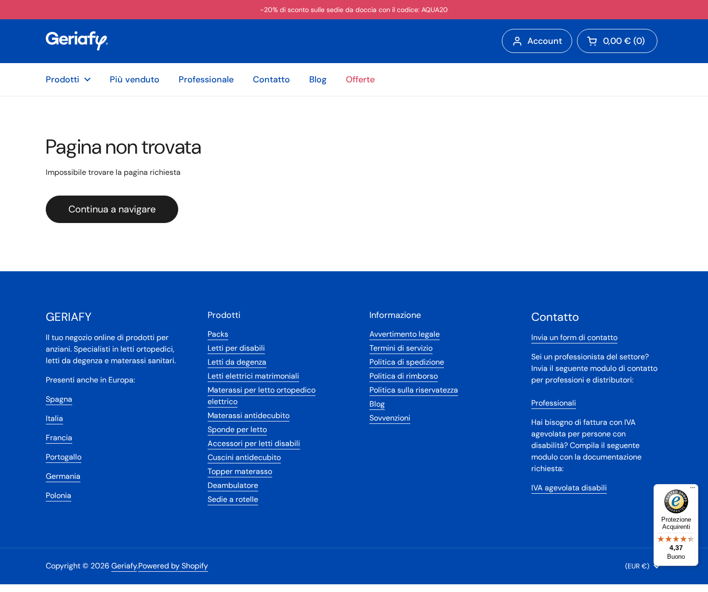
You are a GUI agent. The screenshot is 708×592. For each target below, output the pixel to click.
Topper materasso (240, 471)
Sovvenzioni (389, 418)
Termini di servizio (401, 348)
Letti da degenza (237, 362)
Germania (63, 476)
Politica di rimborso (403, 376)
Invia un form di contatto (574, 337)
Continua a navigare (112, 209)
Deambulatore (233, 485)
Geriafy (124, 566)
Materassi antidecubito (248, 415)
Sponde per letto (237, 429)
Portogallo (63, 457)
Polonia (58, 495)
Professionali (553, 403)
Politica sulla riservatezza (413, 390)
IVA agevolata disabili (569, 488)
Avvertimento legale (404, 334)
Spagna (59, 399)
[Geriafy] (77, 41)
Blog (377, 404)
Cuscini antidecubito (244, 457)
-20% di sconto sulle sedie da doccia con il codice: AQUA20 (354, 9)
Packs (218, 334)
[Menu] (692, 490)
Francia (59, 438)
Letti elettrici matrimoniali (253, 376)
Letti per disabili (236, 348)
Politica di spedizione (406, 362)
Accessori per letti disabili (254, 443)
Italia (54, 418)
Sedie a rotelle (233, 499)
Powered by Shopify (173, 566)
